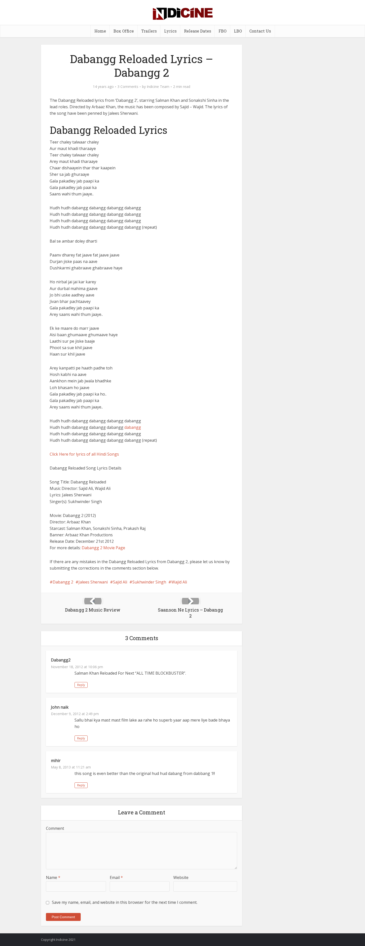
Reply (81, 685)
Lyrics (170, 31)
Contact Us (260, 31)
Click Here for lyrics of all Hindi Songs (84, 454)
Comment (55, 828)
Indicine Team (158, 86)
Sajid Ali (120, 582)
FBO (222, 31)
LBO (238, 31)
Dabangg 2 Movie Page (103, 547)
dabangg (132, 427)
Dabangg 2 (63, 582)
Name (53, 877)
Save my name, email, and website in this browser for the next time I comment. (124, 902)
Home (100, 31)
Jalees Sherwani (93, 582)
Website (180, 877)
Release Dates (197, 31)
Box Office (123, 31)
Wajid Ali (179, 582)
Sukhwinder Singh (149, 582)
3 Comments (127, 86)
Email (116, 877)
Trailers (149, 31)
